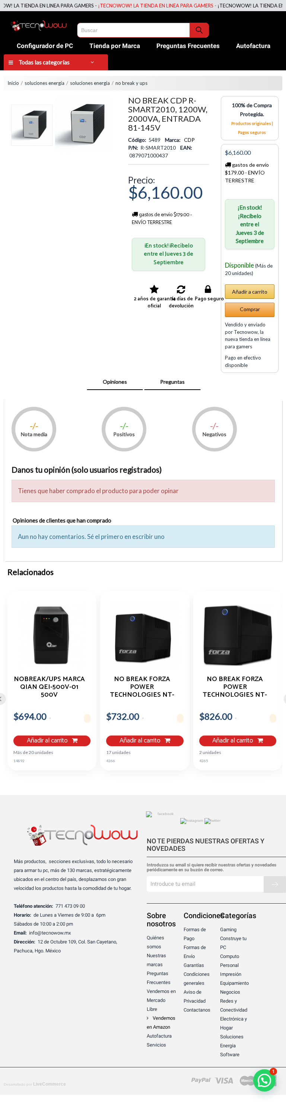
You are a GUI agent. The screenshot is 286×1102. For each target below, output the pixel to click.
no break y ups (131, 83)
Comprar (250, 309)
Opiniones (115, 381)
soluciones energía (44, 83)
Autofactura (253, 45)
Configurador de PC (45, 45)
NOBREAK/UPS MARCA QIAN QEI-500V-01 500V (49, 686)
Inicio (13, 83)
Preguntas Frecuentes (188, 45)
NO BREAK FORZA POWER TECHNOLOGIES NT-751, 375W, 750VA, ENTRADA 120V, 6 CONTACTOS (235, 686)
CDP (189, 140)
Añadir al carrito (48, 740)
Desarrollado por (35, 1084)
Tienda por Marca (114, 45)
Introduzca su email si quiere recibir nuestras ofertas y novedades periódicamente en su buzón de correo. (211, 867)
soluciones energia (90, 83)
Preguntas (172, 381)
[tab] (115, 382)
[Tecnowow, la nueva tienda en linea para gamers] (38, 24)
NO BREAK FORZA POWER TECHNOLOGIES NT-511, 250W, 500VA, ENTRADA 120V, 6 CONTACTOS (142, 686)
